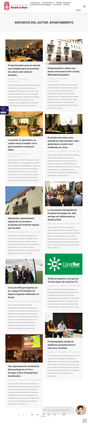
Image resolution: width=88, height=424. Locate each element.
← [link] (19, 415)
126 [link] (32, 415)
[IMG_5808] (24, 50)
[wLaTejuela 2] (63, 52)
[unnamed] (24, 200)
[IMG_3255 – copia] (63, 325)
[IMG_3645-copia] (63, 193)
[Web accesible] (3, 108)
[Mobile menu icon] (84, 6)
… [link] (27, 415)
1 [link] (23, 415)
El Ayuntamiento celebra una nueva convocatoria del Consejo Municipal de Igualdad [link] (63, 71)
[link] (13, 81)
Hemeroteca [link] (12, 79)
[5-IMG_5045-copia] (24, 348)
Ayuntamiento (61, 22)
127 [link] (37, 415)
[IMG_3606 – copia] (24, 271)
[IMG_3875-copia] (24, 123)
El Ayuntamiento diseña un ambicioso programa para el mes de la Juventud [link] (61, 344)
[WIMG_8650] (63, 124)
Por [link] (22, 79)
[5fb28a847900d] (63, 264)
